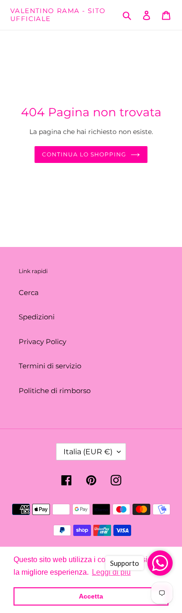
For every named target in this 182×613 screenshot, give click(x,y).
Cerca (29, 292)
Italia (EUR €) (87, 451)
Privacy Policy (42, 341)
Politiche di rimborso (55, 390)
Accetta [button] (91, 596)
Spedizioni (37, 316)
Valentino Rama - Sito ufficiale (57, 15)
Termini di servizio (50, 365)
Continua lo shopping (84, 154)
